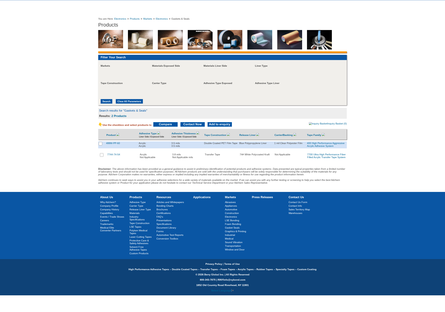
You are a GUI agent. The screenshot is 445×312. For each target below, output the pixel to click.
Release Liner (247, 135)
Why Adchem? (108, 202)
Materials (135, 213)
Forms (160, 231)
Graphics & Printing (235, 231)
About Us (106, 197)
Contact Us (296, 197)
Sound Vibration (233, 242)
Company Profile (109, 205)
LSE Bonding (232, 220)
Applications (202, 197)
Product (111, 135)
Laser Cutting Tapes (141, 236)
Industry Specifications (137, 218)
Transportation (233, 245)
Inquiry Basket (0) (337, 123)
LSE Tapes (135, 226)
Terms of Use (232, 264)
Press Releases (262, 197)
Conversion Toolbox (167, 238)
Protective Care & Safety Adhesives (139, 242)
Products (135, 19)
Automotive (231, 209)
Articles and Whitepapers (170, 202)
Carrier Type (136, 205)
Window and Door (235, 249)
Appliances (231, 205)
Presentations (164, 220)
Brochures (162, 209)
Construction (232, 213)
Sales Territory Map (299, 209)
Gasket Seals (232, 227)
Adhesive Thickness (184, 133)
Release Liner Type (140, 209)
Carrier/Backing (283, 135)
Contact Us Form (298, 202)
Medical (229, 238)
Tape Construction (215, 135)
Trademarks (106, 224)
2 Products (118, 116)
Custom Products (139, 253)
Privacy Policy (213, 264)
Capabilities (106, 213)
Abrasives (230, 202)
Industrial (230, 235)
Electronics (120, 19)
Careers (104, 220)
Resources (163, 197)
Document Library (166, 227)
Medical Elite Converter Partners (110, 229)
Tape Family (314, 135)
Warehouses (295, 213)
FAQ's (159, 216)
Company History (109, 209)
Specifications (164, 224)
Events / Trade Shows (112, 216)
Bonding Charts (164, 205)
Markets (147, 19)
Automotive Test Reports (169, 235)
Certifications (163, 213)
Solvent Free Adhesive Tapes (138, 248)
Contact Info (295, 205)
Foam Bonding (233, 224)
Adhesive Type (148, 133)
